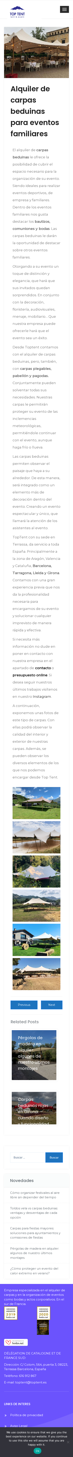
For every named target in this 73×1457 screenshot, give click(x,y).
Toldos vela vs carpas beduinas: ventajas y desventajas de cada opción (34, 1212)
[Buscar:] (36, 1157)
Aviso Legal (18, 1426)
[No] (68, 1442)
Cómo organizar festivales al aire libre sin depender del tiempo (35, 1195)
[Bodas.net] (18, 1342)
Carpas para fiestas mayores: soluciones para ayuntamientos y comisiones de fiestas (35, 1232)
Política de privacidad (26, 1415)
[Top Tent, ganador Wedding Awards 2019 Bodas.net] (18, 1313)
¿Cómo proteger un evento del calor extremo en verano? (34, 1271)
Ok (37, 1451)
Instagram (42, 696)
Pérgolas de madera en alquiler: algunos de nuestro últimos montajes (34, 1253)
